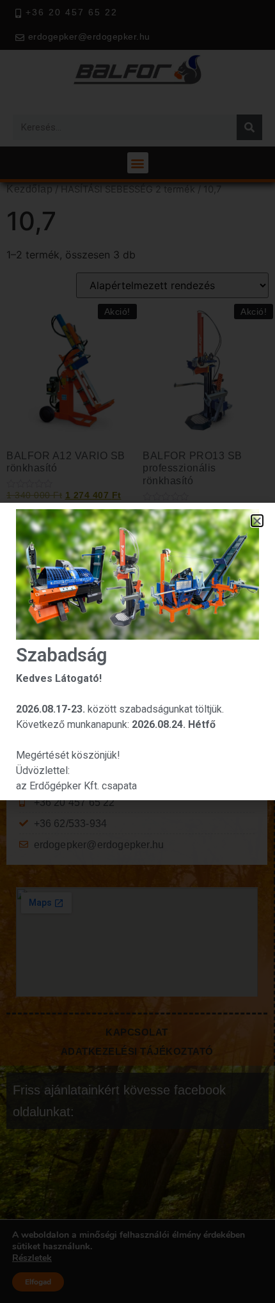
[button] (257, 521)
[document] (137, 651)
